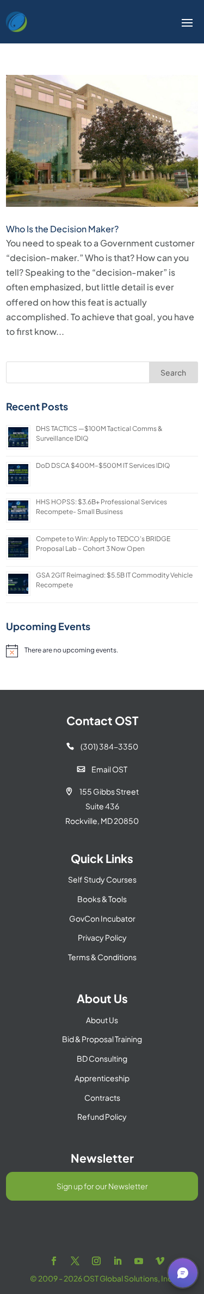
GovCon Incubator (102, 918)
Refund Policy (102, 1116)
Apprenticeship (102, 1078)
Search (173, 372)
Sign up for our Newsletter (102, 1186)
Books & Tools (102, 899)
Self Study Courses (102, 879)
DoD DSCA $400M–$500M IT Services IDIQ (103, 465)
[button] (183, 1273)
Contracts (102, 1097)
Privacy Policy (102, 937)
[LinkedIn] (117, 1261)
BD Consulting (102, 1058)
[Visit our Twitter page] (75, 1261)
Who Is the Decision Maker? (62, 228)
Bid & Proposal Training (102, 1039)
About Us (102, 1020)
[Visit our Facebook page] (54, 1261)
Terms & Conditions (102, 957)
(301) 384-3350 (102, 746)
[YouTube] (138, 1261)
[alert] (102, 650)
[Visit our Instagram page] (96, 1261)
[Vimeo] (160, 1261)
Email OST (102, 769)
